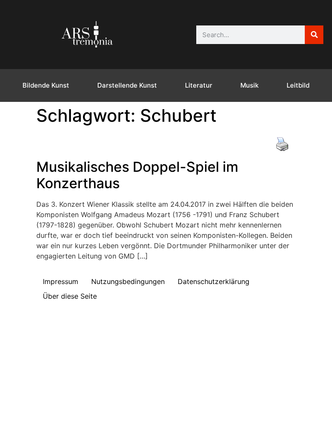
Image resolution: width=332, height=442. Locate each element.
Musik (249, 85)
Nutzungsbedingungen (128, 281)
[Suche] (314, 34)
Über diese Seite (70, 296)
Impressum (60, 281)
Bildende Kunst (45, 85)
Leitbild (298, 85)
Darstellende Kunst (127, 85)
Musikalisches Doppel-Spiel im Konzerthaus (137, 175)
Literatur (198, 85)
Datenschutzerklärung (213, 281)
